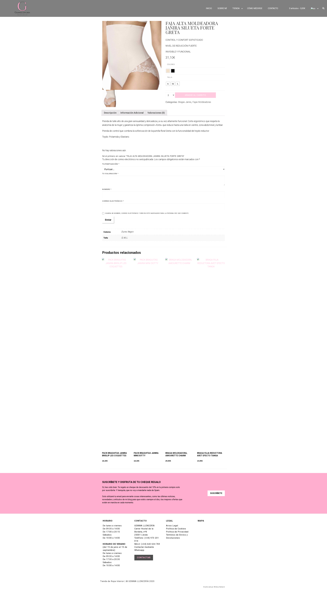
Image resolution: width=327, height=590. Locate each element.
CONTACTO (273, 8)
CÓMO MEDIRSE (254, 8)
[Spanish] (314, 8)
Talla (169, 77)
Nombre (106, 189)
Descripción (110, 113)
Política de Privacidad (177, 532)
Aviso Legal (172, 525)
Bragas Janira (184, 102)
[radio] (168, 71)
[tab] (110, 113)
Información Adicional (132, 113)
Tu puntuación (110, 164)
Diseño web (207, 587)
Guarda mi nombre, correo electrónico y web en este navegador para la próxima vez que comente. (147, 213)
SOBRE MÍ (222, 8)
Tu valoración (110, 174)
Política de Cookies (176, 528)
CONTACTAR (143, 557)
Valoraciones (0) (156, 113)
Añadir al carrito (195, 95)
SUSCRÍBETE (216, 493)
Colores (171, 64)
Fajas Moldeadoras (201, 102)
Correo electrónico (113, 201)
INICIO (209, 8)
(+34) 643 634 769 (150, 544)
